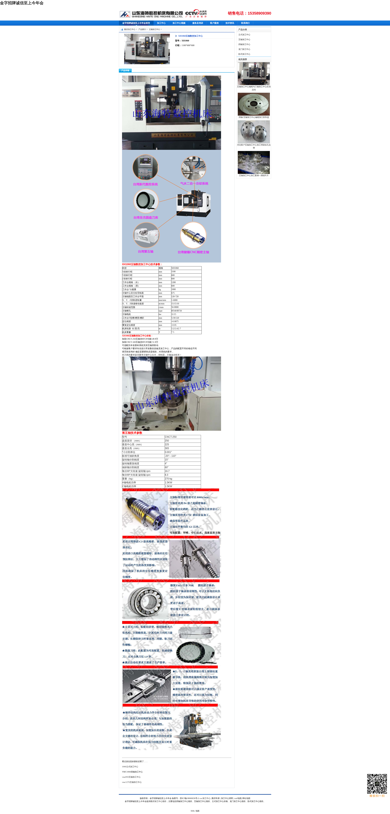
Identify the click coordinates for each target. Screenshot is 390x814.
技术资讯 (230, 23)
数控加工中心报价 (158, 801)
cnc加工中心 (205, 798)
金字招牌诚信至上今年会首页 (136, 23)
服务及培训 (197, 23)
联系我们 (245, 23)
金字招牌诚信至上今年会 (22, 3)
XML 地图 (195, 811)
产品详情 (125, 70)
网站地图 (246, 798)
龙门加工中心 (244, 49)
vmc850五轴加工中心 (131, 777)
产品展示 (142, 29)
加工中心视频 (179, 23)
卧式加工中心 (244, 54)
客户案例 (214, 23)
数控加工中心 (129, 29)
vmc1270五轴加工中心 (132, 782)
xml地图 (237, 798)
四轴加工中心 (244, 44)
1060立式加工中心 (130, 766)
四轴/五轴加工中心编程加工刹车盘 (254, 117)
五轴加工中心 (154, 29)
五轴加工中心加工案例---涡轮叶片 (254, 175)
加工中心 (161, 23)
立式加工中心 (244, 34)
